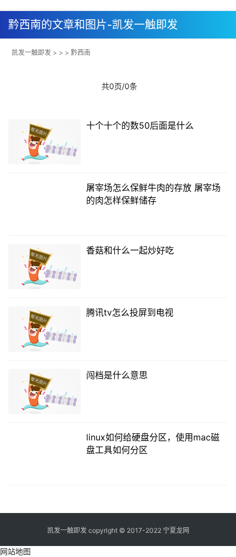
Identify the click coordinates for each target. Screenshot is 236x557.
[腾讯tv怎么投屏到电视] (44, 329)
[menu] (224, 20)
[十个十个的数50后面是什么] (44, 142)
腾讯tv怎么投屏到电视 (129, 312)
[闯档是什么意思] (44, 392)
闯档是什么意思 (117, 375)
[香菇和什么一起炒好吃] (44, 267)
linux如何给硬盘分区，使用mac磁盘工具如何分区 (153, 443)
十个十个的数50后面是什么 (140, 125)
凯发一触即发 (31, 52)
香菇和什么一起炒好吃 (130, 250)
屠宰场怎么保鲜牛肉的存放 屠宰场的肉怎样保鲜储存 (153, 193)
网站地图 (15, 551)
